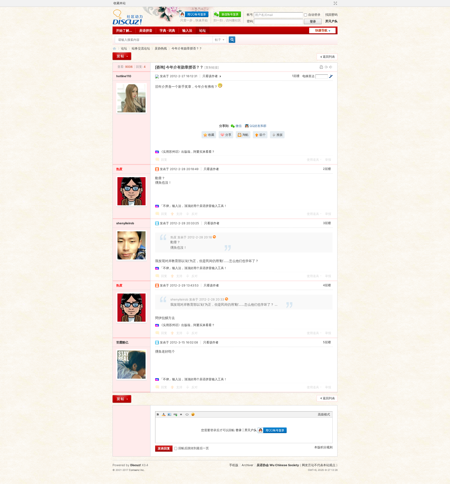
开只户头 (331, 21)
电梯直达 (308, 76)
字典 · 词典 (167, 30)
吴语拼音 (145, 30)
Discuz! (135, 465)
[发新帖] (121, 56)
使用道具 (313, 159)
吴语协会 (114, 48)
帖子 (218, 40)
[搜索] (231, 39)
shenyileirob (125, 223)
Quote (181, 414)
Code (187, 414)
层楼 (296, 76)
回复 (164, 159)
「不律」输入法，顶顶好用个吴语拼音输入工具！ (193, 206)
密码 (250, 21)
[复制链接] (211, 67)
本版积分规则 (323, 447)
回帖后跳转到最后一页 (193, 448)
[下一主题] (331, 67)
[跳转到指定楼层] (331, 76)
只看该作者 (210, 76)
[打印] (321, 67)
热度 (119, 169)
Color (163, 414)
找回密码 (331, 14)
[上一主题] (326, 67)
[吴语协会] (127, 23)
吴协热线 (161, 48)
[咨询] (160, 67)
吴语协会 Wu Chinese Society (278, 465)
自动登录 (314, 14)
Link (175, 414)
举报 (328, 159)
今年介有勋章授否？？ (187, 48)
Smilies (193, 414)
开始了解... (124, 30)
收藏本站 (119, 3)
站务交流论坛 (141, 48)
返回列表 (329, 56)
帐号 (250, 14)
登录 (239, 430)
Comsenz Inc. (137, 470)
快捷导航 (321, 30)
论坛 (202, 30)
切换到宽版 (335, 3)
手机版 (233, 465)
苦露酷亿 (122, 342)
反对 (194, 214)
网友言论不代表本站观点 (318, 465)
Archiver (247, 465)
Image (169, 414)
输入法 (187, 30)
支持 (179, 214)
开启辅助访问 (331, 3)
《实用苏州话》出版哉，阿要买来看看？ (187, 151)
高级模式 (324, 414)
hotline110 (123, 76)
